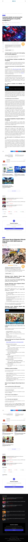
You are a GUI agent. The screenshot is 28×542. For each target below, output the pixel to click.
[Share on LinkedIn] (8, 24)
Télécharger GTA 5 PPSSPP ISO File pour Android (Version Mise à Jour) (7, 445)
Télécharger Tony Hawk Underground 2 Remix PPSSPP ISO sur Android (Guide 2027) (15, 511)
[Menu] (2, 1)
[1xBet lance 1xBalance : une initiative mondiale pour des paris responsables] (20, 169)
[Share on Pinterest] (7, 24)
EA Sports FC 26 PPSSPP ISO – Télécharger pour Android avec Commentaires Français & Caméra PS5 (14, 205)
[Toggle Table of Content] (12, 50)
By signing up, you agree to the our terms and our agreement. (14, 230)
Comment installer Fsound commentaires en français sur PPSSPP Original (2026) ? (15, 202)
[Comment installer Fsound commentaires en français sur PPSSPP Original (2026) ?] (4, 202)
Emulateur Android (22, 538)
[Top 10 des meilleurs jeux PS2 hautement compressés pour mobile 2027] (4, 516)
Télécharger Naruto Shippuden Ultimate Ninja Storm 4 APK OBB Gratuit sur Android (9, 156)
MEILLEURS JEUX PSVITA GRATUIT (13, 539)
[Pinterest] (3, 50)
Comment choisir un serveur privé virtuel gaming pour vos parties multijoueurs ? (19, 415)
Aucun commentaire (14, 22)
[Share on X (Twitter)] (6, 24)
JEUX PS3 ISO (13, 538)
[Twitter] (3, 46)
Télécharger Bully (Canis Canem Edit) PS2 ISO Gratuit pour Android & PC (15, 518)
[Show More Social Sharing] (9, 24)
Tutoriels (5, 13)
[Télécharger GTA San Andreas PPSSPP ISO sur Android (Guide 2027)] (8, 428)
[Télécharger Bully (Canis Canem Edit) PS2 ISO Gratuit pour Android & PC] (4, 519)
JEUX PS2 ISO (10, 538)
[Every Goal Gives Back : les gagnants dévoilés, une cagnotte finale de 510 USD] (8, 169)
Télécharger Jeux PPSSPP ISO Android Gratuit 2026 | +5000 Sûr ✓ (14, 540)
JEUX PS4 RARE (17, 538)
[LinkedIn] (3, 48)
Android (4, 237)
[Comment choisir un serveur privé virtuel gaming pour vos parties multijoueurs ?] (14, 33)
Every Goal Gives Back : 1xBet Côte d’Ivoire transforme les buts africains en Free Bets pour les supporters (7, 186)
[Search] (25, 1)
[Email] (3, 51)
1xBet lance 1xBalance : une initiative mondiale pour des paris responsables (19, 175)
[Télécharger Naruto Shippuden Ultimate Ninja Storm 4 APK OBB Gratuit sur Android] (14, 256)
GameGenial (5, 22)
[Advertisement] (14, 8)
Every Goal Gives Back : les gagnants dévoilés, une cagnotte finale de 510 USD (8, 175)
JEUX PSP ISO (6, 538)
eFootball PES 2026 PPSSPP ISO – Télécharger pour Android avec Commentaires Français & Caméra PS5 (14, 198)
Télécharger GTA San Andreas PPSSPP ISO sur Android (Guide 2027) (7, 434)
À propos (18, 539)
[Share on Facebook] (5, 24)
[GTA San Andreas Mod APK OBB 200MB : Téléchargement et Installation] (20, 428)
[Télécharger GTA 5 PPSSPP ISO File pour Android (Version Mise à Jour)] (8, 439)
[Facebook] (3, 44)
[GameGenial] (14, 1)
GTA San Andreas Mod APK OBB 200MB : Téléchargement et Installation (19, 434)
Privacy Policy (18, 230)
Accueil (3, 13)
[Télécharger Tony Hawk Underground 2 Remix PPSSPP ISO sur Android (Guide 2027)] (4, 512)
